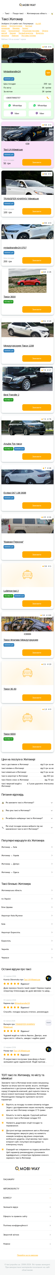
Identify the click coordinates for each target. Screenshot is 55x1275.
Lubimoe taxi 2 (11, 590)
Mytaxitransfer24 (12, 71)
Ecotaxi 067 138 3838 (15, 492)
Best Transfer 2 (11, 394)
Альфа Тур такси (13, 443)
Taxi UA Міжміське (13, 149)
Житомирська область (37, 13)
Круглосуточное (16, 26)
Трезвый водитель (25, 33)
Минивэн (16, 28)
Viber (17, 113)
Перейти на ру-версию (27, 1255)
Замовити (36, 162)
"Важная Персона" (13, 541)
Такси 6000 (10, 734)
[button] (50, 133)
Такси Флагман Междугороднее (21, 639)
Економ (13, 33)
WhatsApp (17, 105)
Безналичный (14, 31)
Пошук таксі (18, 13)
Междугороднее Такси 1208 (19, 345)
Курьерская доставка (30, 31)
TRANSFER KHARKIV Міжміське (21, 198)
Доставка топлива (28, 36)
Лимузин (15, 36)
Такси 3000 (10, 296)
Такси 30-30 (10, 689)
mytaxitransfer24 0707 (15, 247)
